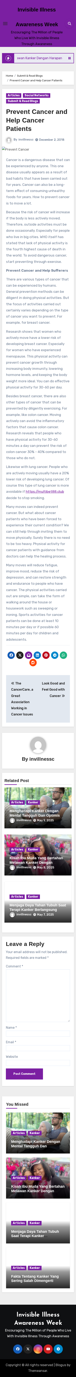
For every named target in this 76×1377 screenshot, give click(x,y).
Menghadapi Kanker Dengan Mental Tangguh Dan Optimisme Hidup (37, 815)
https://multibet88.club (45, 491)
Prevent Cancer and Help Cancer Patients (36, 120)
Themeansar (37, 1371)
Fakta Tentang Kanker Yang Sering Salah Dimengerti (35, 1278)
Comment (14, 966)
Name (11, 1028)
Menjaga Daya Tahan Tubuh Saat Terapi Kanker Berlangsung (38, 907)
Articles (14, 95)
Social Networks (37, 95)
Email (11, 1042)
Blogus (61, 1365)
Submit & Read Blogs (23, 101)
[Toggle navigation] (5, 23)
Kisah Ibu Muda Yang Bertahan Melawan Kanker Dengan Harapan (36, 862)
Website (12, 1057)
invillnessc (25, 139)
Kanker (33, 802)
